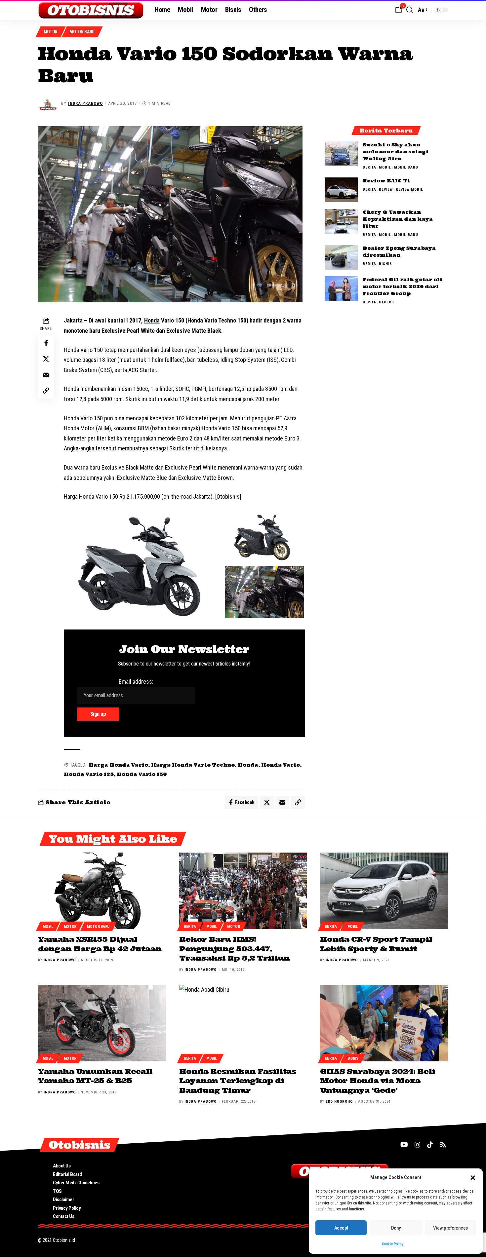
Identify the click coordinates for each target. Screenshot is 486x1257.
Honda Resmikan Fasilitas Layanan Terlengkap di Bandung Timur (237, 1081)
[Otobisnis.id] (91, 10)
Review (386, 189)
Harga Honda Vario (118, 765)
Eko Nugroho (339, 1101)
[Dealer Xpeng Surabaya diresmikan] (341, 257)
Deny (396, 1228)
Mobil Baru (406, 167)
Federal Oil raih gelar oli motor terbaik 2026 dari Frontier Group (402, 286)
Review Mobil (409, 189)
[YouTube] (404, 1144)
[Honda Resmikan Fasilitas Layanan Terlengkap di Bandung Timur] (243, 1023)
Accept (341, 1228)
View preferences (450, 1228)
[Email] (46, 375)
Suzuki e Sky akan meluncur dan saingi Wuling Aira (395, 152)
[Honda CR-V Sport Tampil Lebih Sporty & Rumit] (384, 891)
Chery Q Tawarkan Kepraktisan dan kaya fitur (398, 219)
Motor (51, 31)
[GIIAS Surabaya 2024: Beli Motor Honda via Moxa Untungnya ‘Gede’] (384, 1023)
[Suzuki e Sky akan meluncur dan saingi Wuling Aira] (341, 153)
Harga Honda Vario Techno (193, 765)
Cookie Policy (392, 1244)
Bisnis (385, 264)
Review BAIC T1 (386, 181)
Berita (369, 167)
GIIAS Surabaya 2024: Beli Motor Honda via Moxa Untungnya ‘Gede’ (377, 1081)
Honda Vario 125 (89, 774)
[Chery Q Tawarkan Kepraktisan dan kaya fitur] (341, 221)
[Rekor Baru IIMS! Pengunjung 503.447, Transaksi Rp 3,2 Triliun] (243, 891)
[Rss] (443, 1144)
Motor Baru (82, 31)
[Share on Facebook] (46, 343)
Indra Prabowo (85, 103)
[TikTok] (430, 1144)
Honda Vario (280, 765)
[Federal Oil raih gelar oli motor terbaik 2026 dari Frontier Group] (341, 288)
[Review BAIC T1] (341, 189)
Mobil (385, 167)
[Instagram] (417, 1144)
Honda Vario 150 (142, 774)
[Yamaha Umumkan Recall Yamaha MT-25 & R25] (102, 1023)
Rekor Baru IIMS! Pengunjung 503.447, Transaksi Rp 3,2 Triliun (234, 948)
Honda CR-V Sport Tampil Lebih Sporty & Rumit (376, 943)
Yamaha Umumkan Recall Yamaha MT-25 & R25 (95, 1076)
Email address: (136, 681)
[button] (472, 1177)
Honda (152, 320)
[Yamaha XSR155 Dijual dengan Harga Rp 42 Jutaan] (102, 891)
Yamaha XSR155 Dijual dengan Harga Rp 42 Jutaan (99, 943)
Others (386, 302)
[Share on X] (46, 359)
